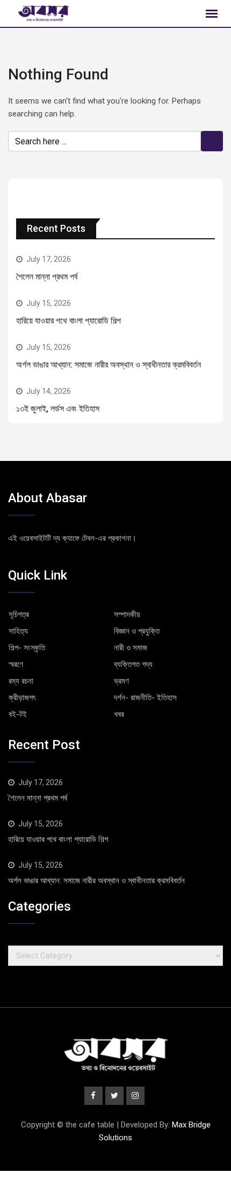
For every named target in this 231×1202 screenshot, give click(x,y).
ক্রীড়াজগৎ (22, 697)
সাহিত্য (18, 631)
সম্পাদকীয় (127, 614)
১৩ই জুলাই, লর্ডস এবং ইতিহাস (57, 409)
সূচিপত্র (19, 614)
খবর (119, 714)
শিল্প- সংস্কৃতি (27, 648)
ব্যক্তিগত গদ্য (133, 664)
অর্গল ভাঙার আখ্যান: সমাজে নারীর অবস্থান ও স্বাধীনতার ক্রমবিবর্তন (108, 365)
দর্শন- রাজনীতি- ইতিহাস (145, 697)
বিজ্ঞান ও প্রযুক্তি (137, 631)
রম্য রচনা (21, 681)
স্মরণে (16, 664)
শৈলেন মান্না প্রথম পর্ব (46, 277)
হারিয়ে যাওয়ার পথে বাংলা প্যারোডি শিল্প (68, 321)
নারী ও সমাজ (130, 648)
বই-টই (18, 714)
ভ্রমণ (121, 681)
